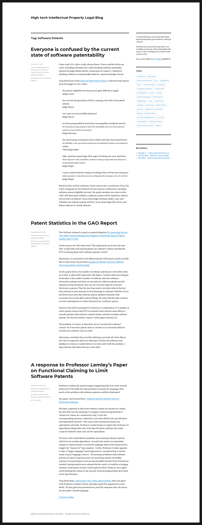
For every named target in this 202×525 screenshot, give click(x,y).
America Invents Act (144, 80)
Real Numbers (36, 244)
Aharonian (35, 78)
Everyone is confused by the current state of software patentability (75, 52)
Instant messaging (144, 97)
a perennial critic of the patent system (93, 481)
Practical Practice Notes (40, 72)
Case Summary (149, 84)
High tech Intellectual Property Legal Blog (67, 18)
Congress (161, 84)
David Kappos (142, 93)
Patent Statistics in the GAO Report (74, 223)
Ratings (139, 113)
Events (159, 93)
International (157, 97)
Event (152, 93)
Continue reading (66, 497)
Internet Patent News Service (93, 81)
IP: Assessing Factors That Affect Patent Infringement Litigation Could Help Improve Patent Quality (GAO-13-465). (93, 235)
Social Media (142, 121)
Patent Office (44, 241)
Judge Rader (142, 101)
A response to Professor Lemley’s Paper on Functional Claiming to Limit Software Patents (79, 370)
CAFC (41, 78)
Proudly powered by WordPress (77, 514)
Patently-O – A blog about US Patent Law (153, 153)
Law (150, 101)
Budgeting (164, 80)
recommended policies (146, 117)
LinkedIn (140, 105)
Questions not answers (153, 109)
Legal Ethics (158, 101)
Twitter (159, 59)
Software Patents (37, 75)
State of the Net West (145, 125)
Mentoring (150, 105)
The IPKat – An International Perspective (154, 158)
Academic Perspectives (40, 235)
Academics (35, 394)
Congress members (144, 89)
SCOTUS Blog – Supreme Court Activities (153, 156)
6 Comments (36, 400)
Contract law (159, 89)
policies (34, 397)
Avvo (156, 80)
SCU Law (160, 117)
